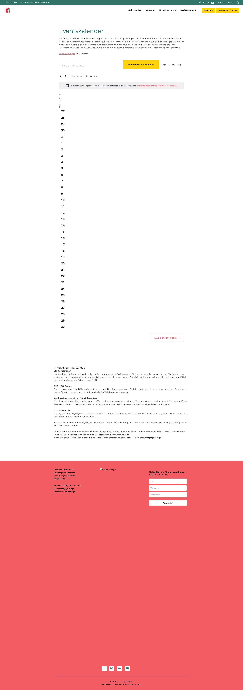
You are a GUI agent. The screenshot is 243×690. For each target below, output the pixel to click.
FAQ (123, 682)
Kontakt (222, 3)
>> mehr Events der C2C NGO (69, 368)
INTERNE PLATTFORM (227, 10)
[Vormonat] (60, 76)
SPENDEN (209, 10)
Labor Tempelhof (41, 2)
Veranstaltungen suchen (140, 64)
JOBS (130, 682)
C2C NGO (8, 2)
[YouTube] (212, 3)
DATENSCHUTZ (120, 685)
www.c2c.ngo (68, 492)
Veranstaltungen (67, 54)
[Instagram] (204, 3)
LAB (15, 2)
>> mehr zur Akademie (84, 416)
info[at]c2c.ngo (67, 489)
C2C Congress (26, 2)
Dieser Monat (76, 76)
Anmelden (168, 503)
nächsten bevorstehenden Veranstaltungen (157, 85)
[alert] (121, 85)
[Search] (237, 2)
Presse (231, 3)
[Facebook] (200, 3)
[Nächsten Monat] (65, 76)
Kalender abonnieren (165, 338)
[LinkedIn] (208, 3)
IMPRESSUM (107, 685)
